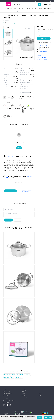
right (50, 8)
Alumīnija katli (20, 374)
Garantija (23, 395)
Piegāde (5, 397)
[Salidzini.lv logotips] (32, 412)
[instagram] (4, 405)
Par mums (41, 391)
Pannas (15, 8)
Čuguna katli (27, 374)
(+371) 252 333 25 (37, 1)
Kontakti (23, 393)
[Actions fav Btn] (47, 4)
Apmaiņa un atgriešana (8, 398)
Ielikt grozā (43, 38)
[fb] (7, 405)
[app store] (18, 412)
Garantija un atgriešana (42, 59)
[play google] (25, 412)
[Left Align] (39, 4)
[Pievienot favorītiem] (31, 29)
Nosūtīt (8, 220)
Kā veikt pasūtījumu (7, 393)
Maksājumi (5, 395)
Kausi (12, 377)
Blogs (40, 395)
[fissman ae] (43, 413)
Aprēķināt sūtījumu (43, 45)
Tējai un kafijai (29, 8)
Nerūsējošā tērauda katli (9, 374)
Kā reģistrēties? (6, 391)
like (26, 28)
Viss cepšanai (42, 8)
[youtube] (10, 405)
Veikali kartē (23, 391)
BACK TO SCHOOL (8, 8)
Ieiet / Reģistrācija (10, 191)
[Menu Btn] (4, 4)
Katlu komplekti (19, 377)
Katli (20, 8)
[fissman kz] (47, 413)
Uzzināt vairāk (48, 417)
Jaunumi (40, 393)
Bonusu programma (25, 397)
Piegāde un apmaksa (41, 57)
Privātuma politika (42, 397)
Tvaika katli (6, 377)
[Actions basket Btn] (50, 4)
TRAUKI (36, 8)
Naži (23, 8)
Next (8, 58)
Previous (8, 27)
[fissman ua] (45, 413)
